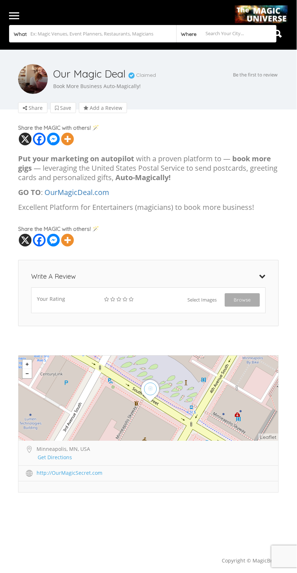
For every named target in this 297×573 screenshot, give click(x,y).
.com (101, 192)
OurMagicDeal (68, 192)
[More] (67, 139)
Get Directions (55, 457)
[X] (25, 139)
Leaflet (268, 437)
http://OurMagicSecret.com (69, 472)
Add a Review (105, 107)
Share (35, 107)
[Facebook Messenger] (53, 139)
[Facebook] (39, 139)
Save (65, 107)
